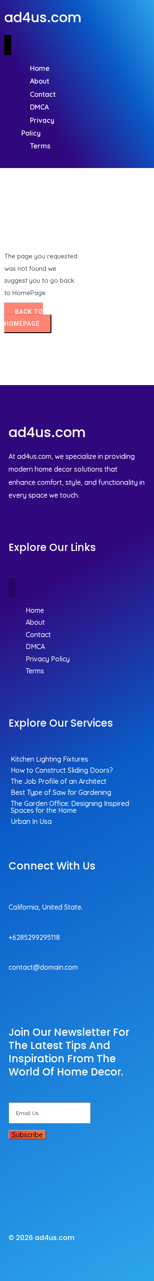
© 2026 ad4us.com (41, 1238)
